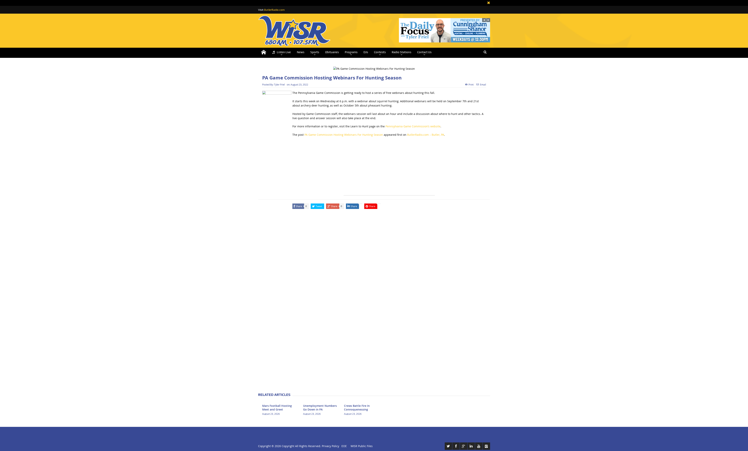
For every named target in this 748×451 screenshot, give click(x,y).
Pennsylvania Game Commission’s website (412, 126)
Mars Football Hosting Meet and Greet (277, 407)
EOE (343, 446)
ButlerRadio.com (274, 9)
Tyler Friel (279, 84)
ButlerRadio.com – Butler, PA (425, 135)
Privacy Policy (330, 446)
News (300, 52)
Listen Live (284, 52)
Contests (380, 52)
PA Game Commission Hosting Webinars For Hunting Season (343, 135)
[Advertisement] (389, 168)
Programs (351, 52)
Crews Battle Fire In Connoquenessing (357, 407)
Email (483, 84)
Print (471, 84)
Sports (314, 52)
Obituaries (332, 52)
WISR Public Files (362, 446)
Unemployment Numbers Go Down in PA (320, 407)
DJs (365, 52)
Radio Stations (401, 52)
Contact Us (424, 52)
